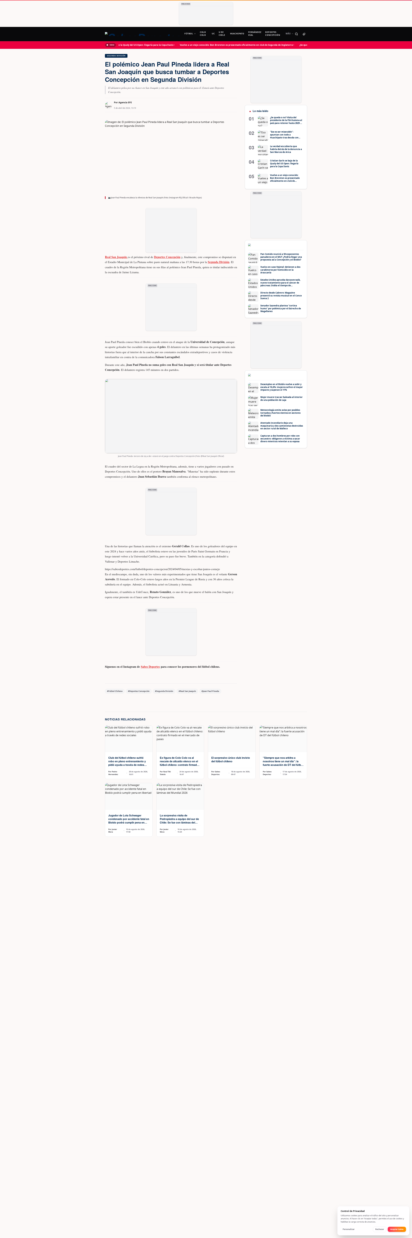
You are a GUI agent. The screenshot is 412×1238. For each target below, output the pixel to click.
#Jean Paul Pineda (210, 691)
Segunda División (116, 56)
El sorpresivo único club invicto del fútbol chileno (230, 759)
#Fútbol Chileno (114, 691)
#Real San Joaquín (187, 691)
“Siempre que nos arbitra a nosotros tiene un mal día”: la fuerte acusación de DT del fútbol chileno (283, 763)
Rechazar (379, 1229)
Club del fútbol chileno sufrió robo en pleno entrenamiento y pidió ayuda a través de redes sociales (127, 763)
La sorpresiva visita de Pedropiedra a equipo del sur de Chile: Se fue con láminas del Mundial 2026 (179, 821)
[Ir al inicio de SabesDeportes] (143, 34)
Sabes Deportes (150, 667)
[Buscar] (296, 34)
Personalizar (349, 1229)
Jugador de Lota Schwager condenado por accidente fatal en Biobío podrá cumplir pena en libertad (128, 821)
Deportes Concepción (167, 257)
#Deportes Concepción (139, 691)
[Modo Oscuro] (304, 34)
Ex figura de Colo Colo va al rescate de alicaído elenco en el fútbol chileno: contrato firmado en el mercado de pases (179, 763)
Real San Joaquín (116, 257)
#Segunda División (164, 691)
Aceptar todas (396, 1229)
